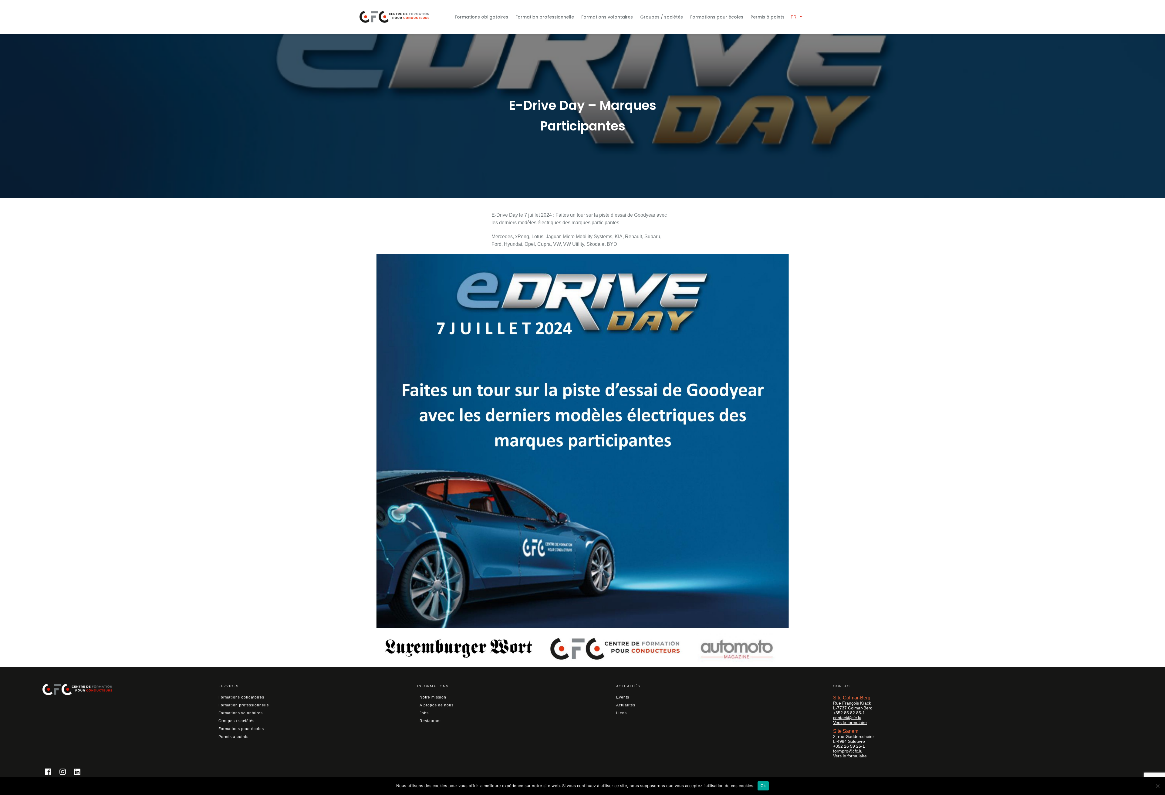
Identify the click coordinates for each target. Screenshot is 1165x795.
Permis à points (768, 17)
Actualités (625, 705)
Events (622, 697)
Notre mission (433, 697)
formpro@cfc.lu (848, 751)
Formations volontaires (607, 17)
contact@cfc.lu (847, 717)
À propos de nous (437, 705)
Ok (763, 785)
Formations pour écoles (716, 17)
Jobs (424, 713)
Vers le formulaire (850, 722)
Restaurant (430, 721)
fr (793, 17)
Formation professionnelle (544, 17)
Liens (621, 713)
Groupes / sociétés (661, 17)
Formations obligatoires (481, 17)
